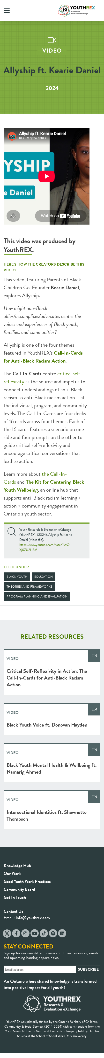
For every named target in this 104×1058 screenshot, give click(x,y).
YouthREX (18, 250)
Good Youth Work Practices (27, 881)
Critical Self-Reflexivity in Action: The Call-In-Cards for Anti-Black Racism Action (47, 677)
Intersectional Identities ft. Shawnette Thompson (47, 815)
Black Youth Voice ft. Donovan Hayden (47, 725)
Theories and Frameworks (29, 586)
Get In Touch (15, 897)
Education (43, 576)
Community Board (19, 889)
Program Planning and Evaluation (37, 596)
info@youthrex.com (33, 917)
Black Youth (17, 576)
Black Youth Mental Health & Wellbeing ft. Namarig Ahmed (52, 768)
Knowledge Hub (17, 865)
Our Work (12, 873)
